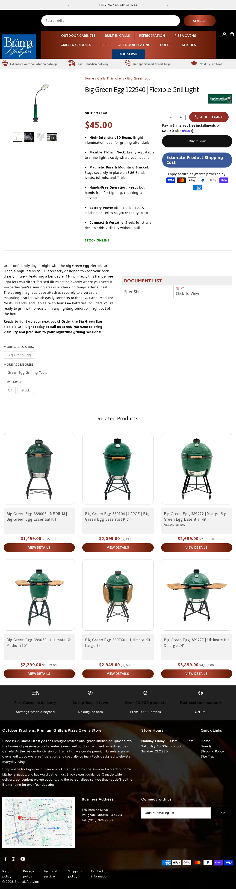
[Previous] (68, 5)
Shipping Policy (212, 751)
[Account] (224, 34)
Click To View (187, 293)
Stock (25, 390)
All (10, 390)
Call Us (200, 712)
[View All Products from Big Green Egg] (220, 99)
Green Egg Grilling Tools (27, 372)
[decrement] (170, 117)
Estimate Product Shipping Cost (194, 160)
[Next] (167, 5)
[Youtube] (23, 859)
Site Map (207, 756)
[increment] (180, 117)
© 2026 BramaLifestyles (20, 882)
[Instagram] (13, 859)
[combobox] (110, 20)
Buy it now (197, 141)
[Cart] (232, 34)
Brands (206, 746)
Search (199, 21)
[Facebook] (5, 859)
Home (89, 78)
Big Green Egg (139, 78)
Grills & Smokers (110, 78)
